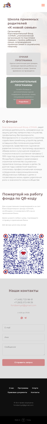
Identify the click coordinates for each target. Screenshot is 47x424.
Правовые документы (17, 392)
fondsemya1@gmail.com (23, 305)
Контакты (35, 392)
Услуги (35, 388)
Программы (23, 388)
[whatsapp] (21, 317)
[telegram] (25, 317)
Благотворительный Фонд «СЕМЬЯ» (19, 127)
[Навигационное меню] (43, 5)
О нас (11, 388)
